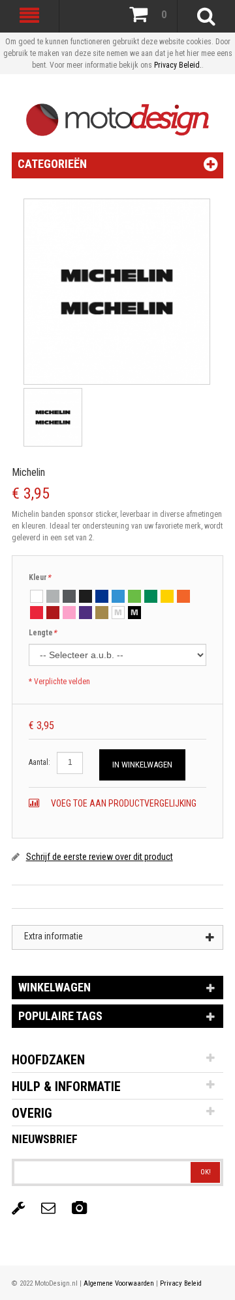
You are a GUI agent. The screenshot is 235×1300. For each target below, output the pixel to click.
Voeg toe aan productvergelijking (122, 803)
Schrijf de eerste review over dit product (99, 856)
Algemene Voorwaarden (119, 1283)
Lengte (42, 632)
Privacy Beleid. (178, 65)
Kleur (39, 577)
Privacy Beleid (181, 1283)
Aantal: (39, 762)
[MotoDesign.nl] (118, 113)
